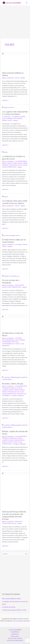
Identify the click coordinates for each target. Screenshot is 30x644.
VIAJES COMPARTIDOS (9, 167)
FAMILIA (4, 163)
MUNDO (11, 390)
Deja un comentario (8, 78)
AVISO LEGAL (15, 636)
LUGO (4, 118)
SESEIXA (4, 120)
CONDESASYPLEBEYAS (9, 388)
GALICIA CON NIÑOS (15, 630)
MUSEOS (5, 392)
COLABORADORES (21, 161)
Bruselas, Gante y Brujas (12, 384)
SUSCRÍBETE (15, 632)
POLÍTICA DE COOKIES (15, 638)
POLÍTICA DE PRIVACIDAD (15, 640)
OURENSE (9, 118)
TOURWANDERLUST (8, 344)
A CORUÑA (15, 116)
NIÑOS (25, 163)
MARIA (10, 163)
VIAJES (17, 78)
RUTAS (20, 165)
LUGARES (22, 116)
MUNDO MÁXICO (17, 163)
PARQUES (5, 165)
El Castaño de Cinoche (8, 607)
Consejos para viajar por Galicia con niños (14, 610)
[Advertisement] (15, 21)
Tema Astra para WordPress (21, 621)
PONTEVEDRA (17, 118)
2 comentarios (6, 116)
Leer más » (5, 100)
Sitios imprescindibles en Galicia (11, 598)
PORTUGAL (15, 342)
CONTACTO (15, 634)
